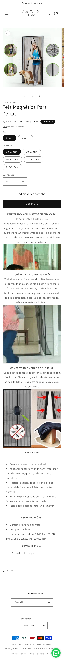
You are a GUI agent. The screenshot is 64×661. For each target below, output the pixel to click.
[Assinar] (49, 602)
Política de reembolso (25, 648)
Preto (9, 138)
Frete (5, 126)
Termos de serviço (18, 654)
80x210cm (11, 151)
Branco (25, 138)
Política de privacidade (48, 648)
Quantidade (8, 174)
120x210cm (12, 167)
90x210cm (31, 151)
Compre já (32, 203)
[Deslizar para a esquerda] (24, 96)
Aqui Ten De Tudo (26, 644)
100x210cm (12, 159)
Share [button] (9, 570)
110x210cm (33, 159)
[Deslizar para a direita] (39, 96)
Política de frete (37, 654)
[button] (7, 13)
